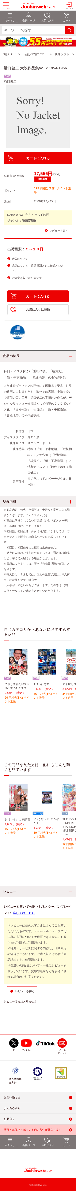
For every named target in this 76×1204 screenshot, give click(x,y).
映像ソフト (62, 54)
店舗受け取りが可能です (27, 277)
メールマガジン (62, 1051)
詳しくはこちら (24, 913)
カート (67, 1145)
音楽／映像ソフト (35, 54)
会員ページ (28, 1145)
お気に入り (47, 1145)
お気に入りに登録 (38, 309)
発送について (20, 258)
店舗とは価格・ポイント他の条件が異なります (32, 1129)
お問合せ (9, 1119)
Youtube (26, 1050)
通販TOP (9, 54)
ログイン (69, 8)
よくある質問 (12, 1108)
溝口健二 (10, 81)
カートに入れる (38, 158)
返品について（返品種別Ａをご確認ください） (38, 268)
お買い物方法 (12, 1097)
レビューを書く (58, 230)
